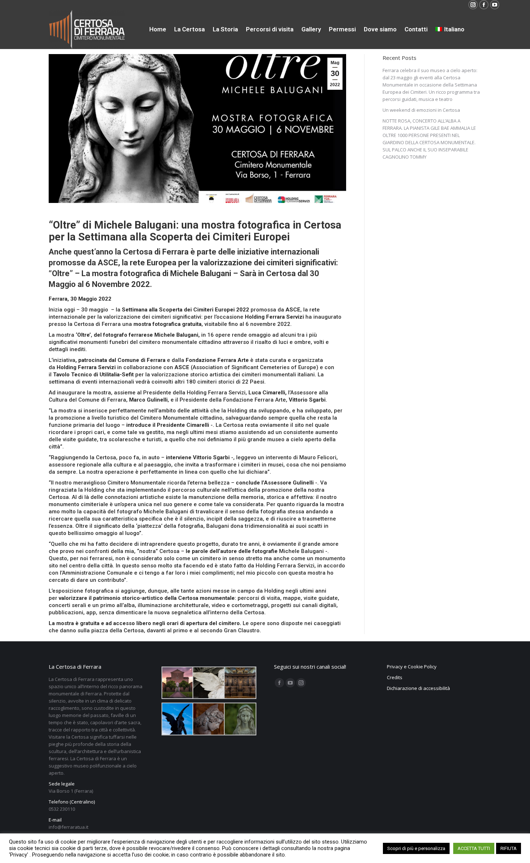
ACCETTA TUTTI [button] (474, 848)
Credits (394, 677)
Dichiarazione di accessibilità (418, 688)
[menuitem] (158, 29)
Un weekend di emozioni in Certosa (421, 110)
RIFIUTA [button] (508, 848)
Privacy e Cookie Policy (412, 666)
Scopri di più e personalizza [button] (416, 848)
